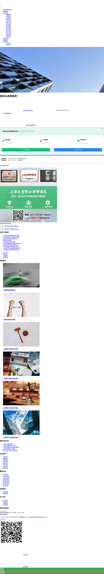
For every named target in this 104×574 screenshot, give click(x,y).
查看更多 (5, 468)
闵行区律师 (6, 484)
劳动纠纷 (8, 24)
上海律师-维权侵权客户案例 (10, 349)
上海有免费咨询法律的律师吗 (11, 447)
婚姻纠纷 (8, 14)
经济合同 (8, 33)
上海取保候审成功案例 (9, 319)
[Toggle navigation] (0, 7)
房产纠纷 (8, 29)
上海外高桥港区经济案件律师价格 (12, 243)
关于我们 (8, 43)
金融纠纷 (8, 36)
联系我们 (5, 41)
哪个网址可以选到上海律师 (10, 450)
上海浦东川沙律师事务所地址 (11, 249)
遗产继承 (8, 35)
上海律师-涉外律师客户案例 (10, 437)
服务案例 (5, 257)
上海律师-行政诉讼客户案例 (10, 408)
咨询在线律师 (3, 514)
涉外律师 (8, 30)
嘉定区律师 (6, 476)
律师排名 (8, 223)
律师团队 (5, 11)
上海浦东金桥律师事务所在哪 (11, 235)
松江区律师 (6, 482)
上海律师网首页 (7, 9)
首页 (7, 113)
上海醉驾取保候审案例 (9, 290)
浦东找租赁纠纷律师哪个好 (10, 238)
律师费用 (5, 492)
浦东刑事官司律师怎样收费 (10, 245)
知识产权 (8, 32)
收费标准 (5, 40)
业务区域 (5, 38)
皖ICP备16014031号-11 (41, 517)
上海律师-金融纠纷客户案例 (10, 378)
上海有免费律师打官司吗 (9, 445)
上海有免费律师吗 (8, 444)
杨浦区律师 (6, 481)
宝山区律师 (6, 477)
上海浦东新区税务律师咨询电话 (11, 237)
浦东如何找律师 (7, 240)
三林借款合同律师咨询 (9, 241)
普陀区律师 (6, 479)
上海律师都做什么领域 (9, 448)
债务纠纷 (8, 19)
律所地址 (8, 44)
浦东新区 (5, 474)
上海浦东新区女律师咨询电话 (11, 246)
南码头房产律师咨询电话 (11, 229)
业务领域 (5, 13)
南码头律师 (3, 165)
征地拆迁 (8, 27)
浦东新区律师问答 (28, 110)
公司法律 (8, 21)
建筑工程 (8, 22)
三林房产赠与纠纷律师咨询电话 (11, 248)
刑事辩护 (8, 16)
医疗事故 (8, 25)
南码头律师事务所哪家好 (11, 226)
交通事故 (8, 17)
